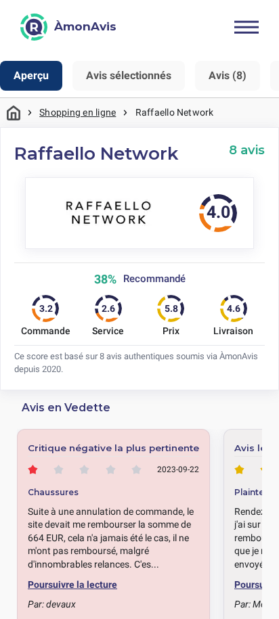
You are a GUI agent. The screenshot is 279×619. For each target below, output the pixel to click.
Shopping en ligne (77, 112)
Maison (13, 112)
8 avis (247, 150)
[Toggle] (246, 27)
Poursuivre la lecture (72, 584)
